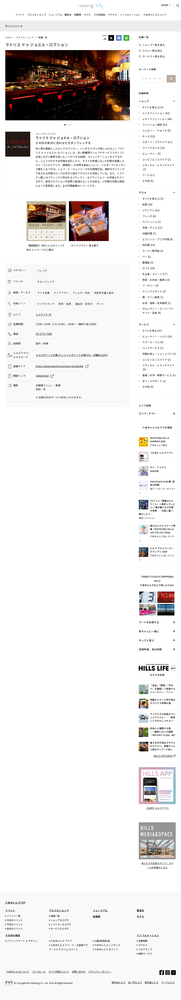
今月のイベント (15, 924)
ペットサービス (151, 348)
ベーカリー (148, 285)
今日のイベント (15, 920)
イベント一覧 (14, 916)
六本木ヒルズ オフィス (106, 949)
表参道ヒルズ (151, 982)
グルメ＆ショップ (36, 14)
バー (144, 256)
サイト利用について (58, 971)
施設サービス (145, 953)
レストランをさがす (61, 924)
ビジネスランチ (46, 303)
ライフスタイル (151, 148)
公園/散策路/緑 (102, 940)
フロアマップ (145, 949)
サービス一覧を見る (153, 56)
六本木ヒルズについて (154, 14)
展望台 (140, 910)
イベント (20, 14)
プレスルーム (39, 971)
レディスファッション (154, 119)
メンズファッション (153, 113)
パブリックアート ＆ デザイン (22, 940)
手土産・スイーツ (152, 274)
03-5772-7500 (44, 334)
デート (100, 303)
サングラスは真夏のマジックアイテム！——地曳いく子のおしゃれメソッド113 (162, 717)
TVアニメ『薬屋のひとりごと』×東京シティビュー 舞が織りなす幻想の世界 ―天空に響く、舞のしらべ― (157, 507)
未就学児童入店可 (104, 292)
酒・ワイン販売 (151, 297)
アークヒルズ (168, 982)
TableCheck (42, 375)
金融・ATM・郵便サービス (157, 375)
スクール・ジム (151, 342)
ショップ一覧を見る (153, 45)
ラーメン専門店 (150, 251)
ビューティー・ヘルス (154, 336)
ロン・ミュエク (158, 467)
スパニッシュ (149, 222)
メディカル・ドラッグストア (158, 165)
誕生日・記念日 (83, 303)
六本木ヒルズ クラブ (61, 940)
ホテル (87, 14)
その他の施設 (12, 935)
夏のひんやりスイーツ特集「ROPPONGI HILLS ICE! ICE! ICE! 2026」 (162, 529)
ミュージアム (100, 910)
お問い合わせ (79, 971)
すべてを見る (149, 107)
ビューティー (149, 153)
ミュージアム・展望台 (60, 14)
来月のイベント (15, 928)
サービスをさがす (60, 928)
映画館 (77, 14)
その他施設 (99, 14)
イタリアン (148, 210)
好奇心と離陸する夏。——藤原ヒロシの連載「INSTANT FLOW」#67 (162, 732)
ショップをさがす (60, 920)
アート (146, 175)
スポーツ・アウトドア (154, 142)
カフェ (146, 268)
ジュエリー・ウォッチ (154, 130)
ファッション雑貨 (152, 124)
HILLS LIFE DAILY (163, 756)
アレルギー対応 (81, 292)
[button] (65, 124)
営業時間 (142, 940)
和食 (144, 204)
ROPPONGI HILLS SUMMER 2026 (159, 439)
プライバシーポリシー (99, 971)
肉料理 (146, 245)
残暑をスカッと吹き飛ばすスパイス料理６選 (162, 701)
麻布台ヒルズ (118, 982)
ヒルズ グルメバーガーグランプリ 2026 (162, 550)
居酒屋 (146, 262)
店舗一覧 (42, 37)
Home (8, 37)
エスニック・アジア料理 (155, 239)
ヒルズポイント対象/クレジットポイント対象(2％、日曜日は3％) (72, 355)
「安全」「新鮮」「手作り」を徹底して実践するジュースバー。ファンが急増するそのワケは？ (162, 689)
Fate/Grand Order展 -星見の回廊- (162, 483)
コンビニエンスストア (154, 159)
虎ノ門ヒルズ (135, 982)
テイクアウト (61, 292)
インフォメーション (130, 14)
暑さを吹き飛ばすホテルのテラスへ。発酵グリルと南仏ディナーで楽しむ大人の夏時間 (162, 746)
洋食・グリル (149, 227)
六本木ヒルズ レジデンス (107, 945)
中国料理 (147, 233)
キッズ (146, 136)
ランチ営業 (43, 292)
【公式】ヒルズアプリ (161, 452)
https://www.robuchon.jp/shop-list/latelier (60, 366)
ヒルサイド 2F (15, 26)
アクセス (112, 14)
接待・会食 (65, 303)
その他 (146, 181)
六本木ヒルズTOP (15, 902)
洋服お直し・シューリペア (157, 354)
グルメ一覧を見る (152, 50)
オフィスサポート (152, 381)
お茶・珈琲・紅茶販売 (154, 303)
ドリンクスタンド (152, 291)
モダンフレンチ (46, 281)
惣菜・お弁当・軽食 (153, 280)
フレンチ (42, 270)
